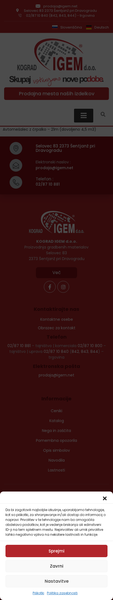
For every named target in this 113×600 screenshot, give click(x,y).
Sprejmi (56, 551)
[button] (105, 498)
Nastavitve (57, 581)
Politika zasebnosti (62, 593)
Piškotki (38, 593)
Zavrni (56, 566)
